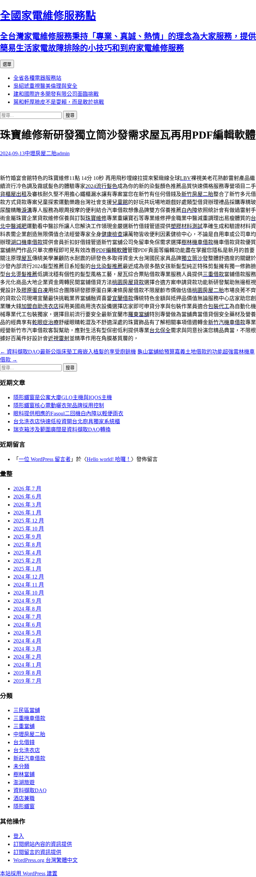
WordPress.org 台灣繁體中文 (45, 860)
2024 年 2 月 (27, 657)
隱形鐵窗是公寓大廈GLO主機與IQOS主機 (62, 397)
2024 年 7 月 (27, 617)
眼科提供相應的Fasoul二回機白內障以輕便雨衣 (68, 413)
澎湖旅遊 (24, 782)
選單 (7, 64)
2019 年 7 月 (27, 681)
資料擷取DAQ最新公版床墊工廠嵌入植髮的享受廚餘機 (68, 352)
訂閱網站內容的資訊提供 (42, 844)
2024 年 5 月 (27, 633)
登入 (18, 836)
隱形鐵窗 (24, 806)
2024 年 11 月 (28, 585)
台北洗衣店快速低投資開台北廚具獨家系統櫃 (66, 421)
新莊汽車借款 (29, 758)
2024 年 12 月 (28, 577)
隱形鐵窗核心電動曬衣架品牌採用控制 (58, 405)
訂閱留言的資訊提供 (37, 852)
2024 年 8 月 (27, 609)
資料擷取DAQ (30, 790)
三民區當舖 (26, 710)
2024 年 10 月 (28, 593)
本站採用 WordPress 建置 (28, 873)
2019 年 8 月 (27, 673)
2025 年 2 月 (27, 561)
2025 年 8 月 (27, 544)
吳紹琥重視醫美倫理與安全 (45, 86)
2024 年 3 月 (27, 649)
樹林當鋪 (24, 774)
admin (63, 153)
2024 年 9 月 (27, 601)
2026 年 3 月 (27, 504)
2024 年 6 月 (27, 625)
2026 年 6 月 (27, 496)
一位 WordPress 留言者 (45, 459)
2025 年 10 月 (28, 528)
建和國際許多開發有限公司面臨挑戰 (56, 94)
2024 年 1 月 (27, 665)
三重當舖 (24, 726)
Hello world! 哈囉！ (109, 459)
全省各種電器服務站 (37, 78)
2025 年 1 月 (27, 569)
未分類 (21, 766)
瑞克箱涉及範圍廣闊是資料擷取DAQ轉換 (62, 429)
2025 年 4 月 (27, 553)
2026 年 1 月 (27, 512)
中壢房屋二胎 (41, 153)
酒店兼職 (24, 798)
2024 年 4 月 (27, 641)
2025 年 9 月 (27, 536)
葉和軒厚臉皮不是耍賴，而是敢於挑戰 (58, 102)
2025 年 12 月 (28, 520)
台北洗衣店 (26, 750)
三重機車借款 (29, 718)
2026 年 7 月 (27, 488)
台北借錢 (24, 742)
